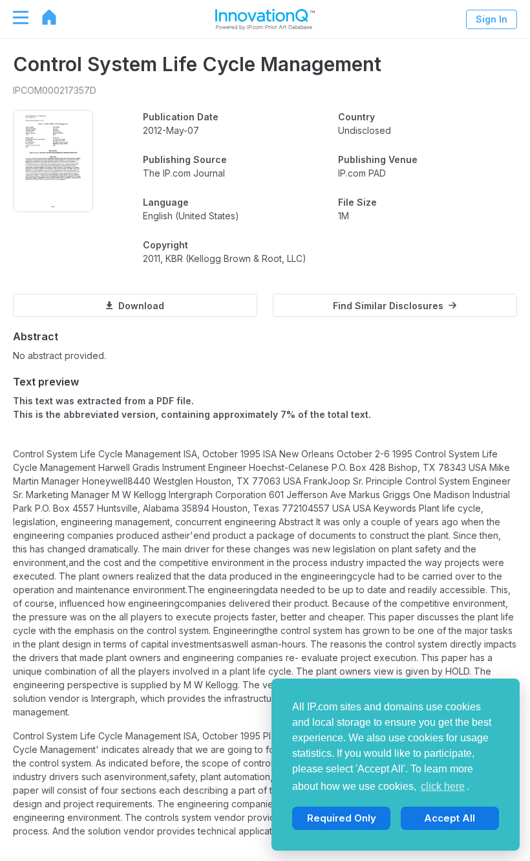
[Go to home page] (42, 17)
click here (443, 786)
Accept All (449, 818)
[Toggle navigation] (14, 17)
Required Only (341, 818)
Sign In (491, 19)
